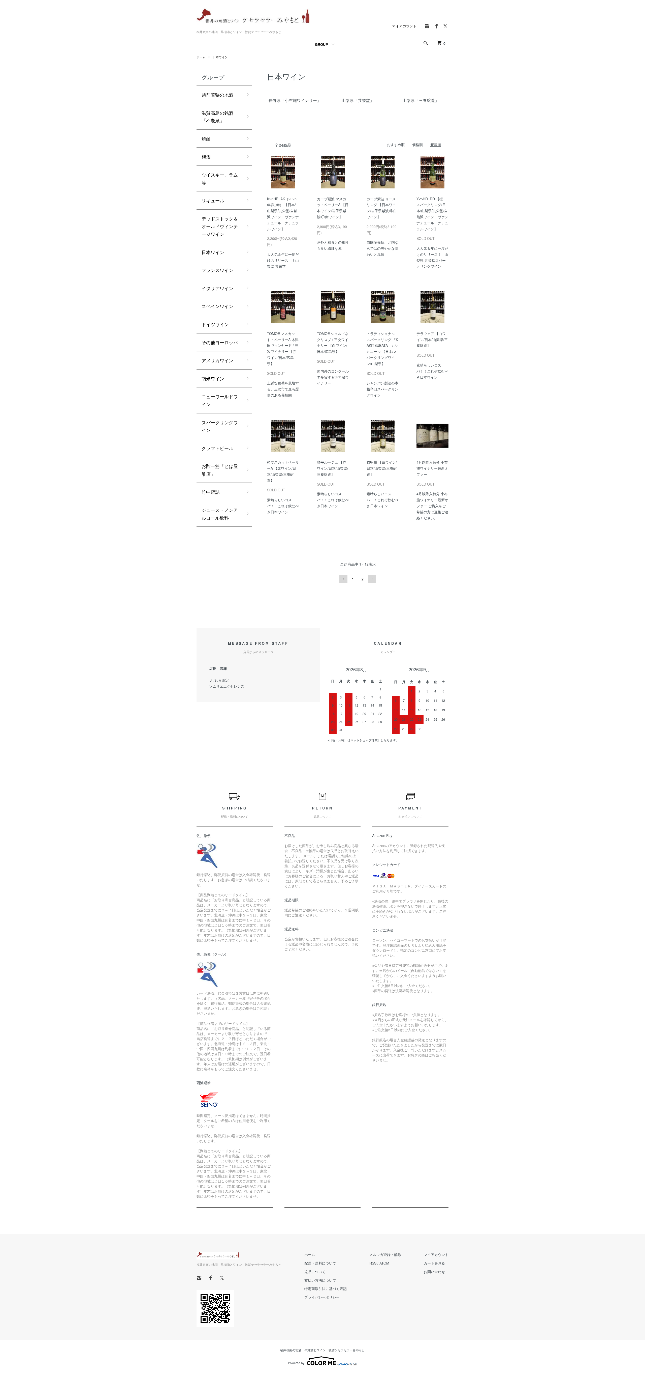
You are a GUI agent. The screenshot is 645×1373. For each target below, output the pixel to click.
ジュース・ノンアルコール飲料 (220, 514)
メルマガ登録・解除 (385, 1254)
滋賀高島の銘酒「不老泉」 (217, 116)
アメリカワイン (217, 360)
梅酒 (206, 156)
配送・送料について (320, 1263)
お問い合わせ (434, 1271)
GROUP (321, 44)
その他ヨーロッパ (220, 342)
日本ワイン (220, 57)
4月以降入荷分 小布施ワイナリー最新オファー (432, 468)
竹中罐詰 (211, 491)
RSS (372, 1263)
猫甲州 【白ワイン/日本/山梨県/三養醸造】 (382, 468)
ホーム (201, 57)
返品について (315, 1271)
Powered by (296, 1363)
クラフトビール (217, 448)
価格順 (417, 144)
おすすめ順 (396, 144)
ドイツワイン (215, 324)
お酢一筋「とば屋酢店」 (220, 470)
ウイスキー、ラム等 (220, 178)
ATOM (384, 1263)
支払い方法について (320, 1280)
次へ (372, 579)
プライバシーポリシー (322, 1297)
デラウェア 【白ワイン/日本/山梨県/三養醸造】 (432, 339)
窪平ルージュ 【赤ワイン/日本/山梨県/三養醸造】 (332, 468)
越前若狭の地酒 (217, 94)
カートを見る (434, 1263)
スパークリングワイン (220, 426)
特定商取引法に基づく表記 (325, 1288)
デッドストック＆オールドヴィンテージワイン (220, 226)
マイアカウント (404, 25)
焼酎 (206, 138)
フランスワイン (217, 270)
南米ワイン (213, 378)
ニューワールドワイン (220, 400)
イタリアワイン (217, 288)
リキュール (213, 200)
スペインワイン (217, 306)
